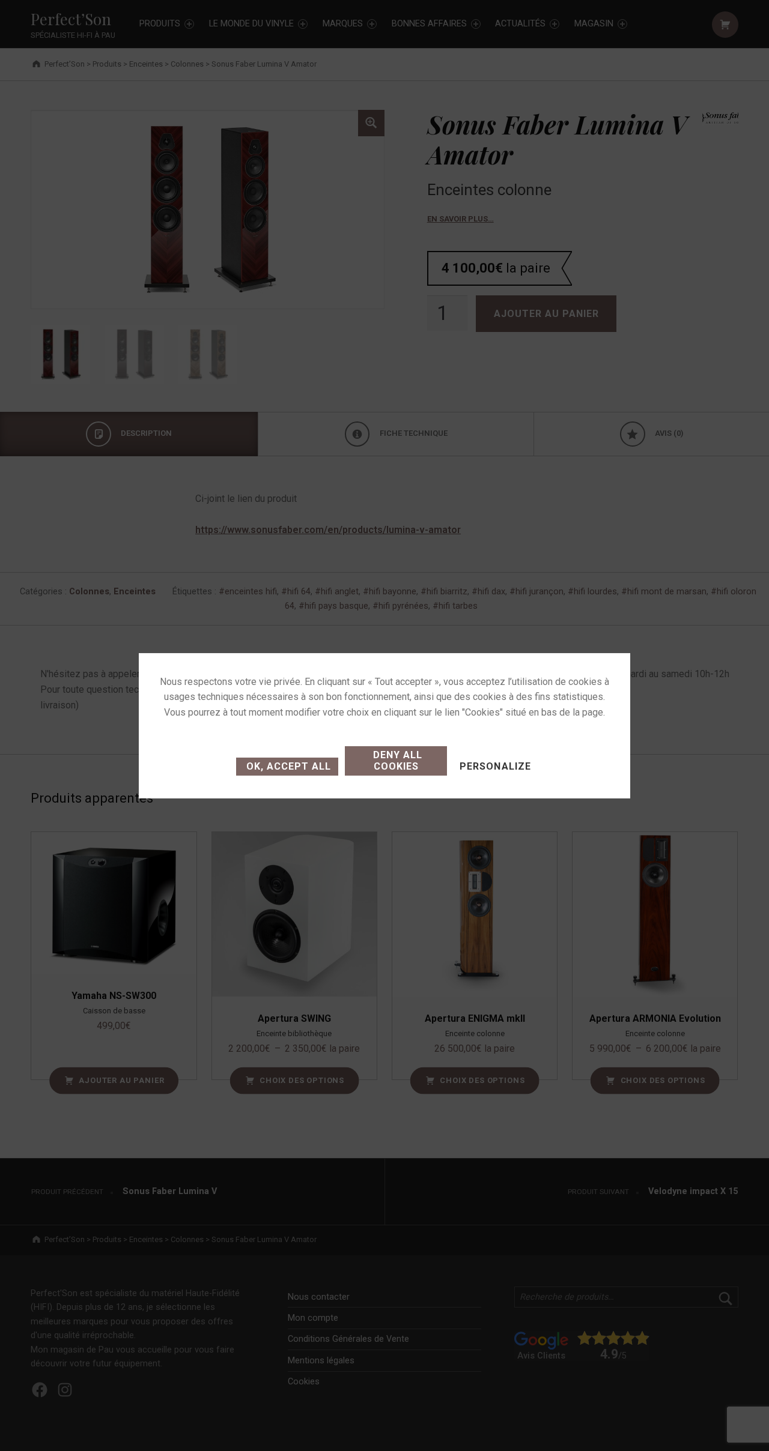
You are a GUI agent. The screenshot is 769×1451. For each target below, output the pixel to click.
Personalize (495, 766)
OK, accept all (287, 766)
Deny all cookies (396, 760)
